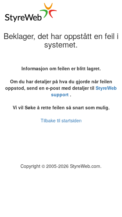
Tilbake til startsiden (61, 120)
